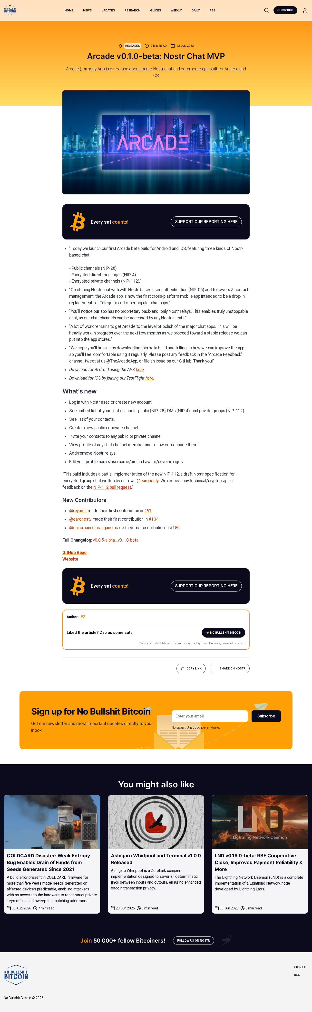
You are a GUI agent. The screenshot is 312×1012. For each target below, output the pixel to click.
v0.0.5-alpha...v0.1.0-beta (115, 540)
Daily (196, 10)
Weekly (176, 10)
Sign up (300, 967)
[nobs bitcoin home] (10, 10)
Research (132, 10)
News (87, 10)
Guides (155, 10)
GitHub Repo (74, 552)
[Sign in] (305, 10)
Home (69, 10)
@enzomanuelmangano (91, 527)
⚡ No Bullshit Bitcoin (223, 632)
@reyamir (78, 510)
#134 (153, 519)
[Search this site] (267, 10)
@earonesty (147, 480)
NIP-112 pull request (112, 487)
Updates (108, 10)
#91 (148, 510)
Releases (132, 46)
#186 (175, 527)
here (140, 369)
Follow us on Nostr (193, 940)
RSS (212, 10)
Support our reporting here (206, 221)
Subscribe (285, 10)
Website (70, 559)
